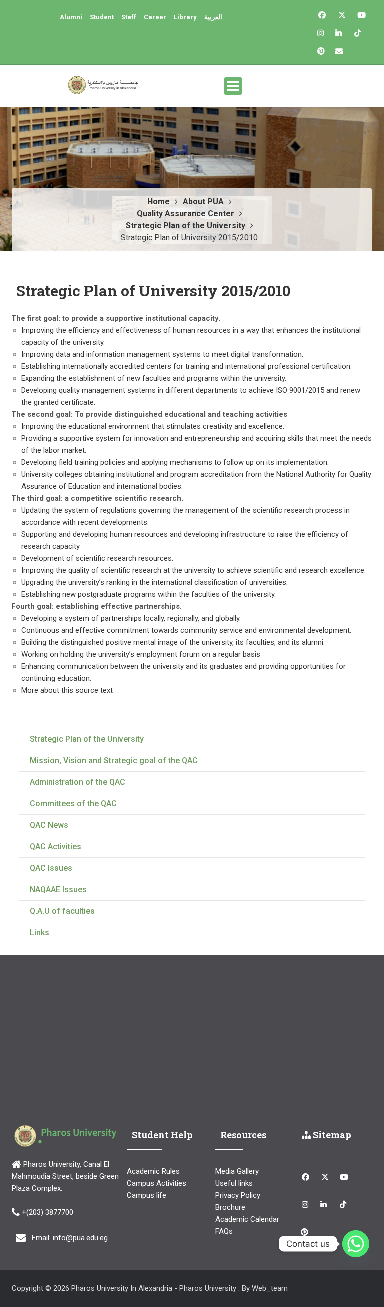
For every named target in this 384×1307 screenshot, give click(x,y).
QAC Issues (51, 868)
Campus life (146, 1195)
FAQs (224, 1231)
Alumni (71, 17)
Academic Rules (153, 1171)
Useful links (234, 1183)
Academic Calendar (248, 1219)
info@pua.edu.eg (80, 1237)
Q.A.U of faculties (62, 911)
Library (185, 17)
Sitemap (331, 1135)
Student (102, 17)
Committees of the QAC (73, 803)
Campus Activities (156, 1183)
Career (155, 17)
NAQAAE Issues (58, 889)
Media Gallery (237, 1171)
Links (40, 932)
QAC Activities (56, 846)
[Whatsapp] (356, 1243)
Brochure (231, 1207)
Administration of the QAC (78, 782)
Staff (129, 17)
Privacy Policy (238, 1195)
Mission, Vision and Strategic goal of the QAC (114, 760)
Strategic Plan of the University (87, 739)
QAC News (49, 825)
